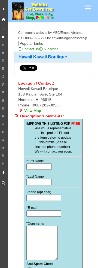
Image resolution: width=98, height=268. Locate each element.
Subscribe (51, 49)
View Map (32, 110)
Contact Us (30, 49)
